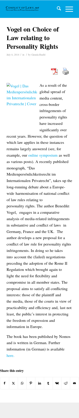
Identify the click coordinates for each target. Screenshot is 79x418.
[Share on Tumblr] (48, 383)
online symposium (42, 155)
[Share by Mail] (74, 383)
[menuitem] (56, 9)
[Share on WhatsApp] (22, 383)
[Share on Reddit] (65, 383)
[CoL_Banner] (23, 9)
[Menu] (67, 9)
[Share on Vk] (57, 383)
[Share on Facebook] (4, 383)
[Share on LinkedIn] (39, 383)
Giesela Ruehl (38, 54)
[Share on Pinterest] (31, 383)
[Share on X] (13, 383)
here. (10, 355)
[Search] (56, 9)
